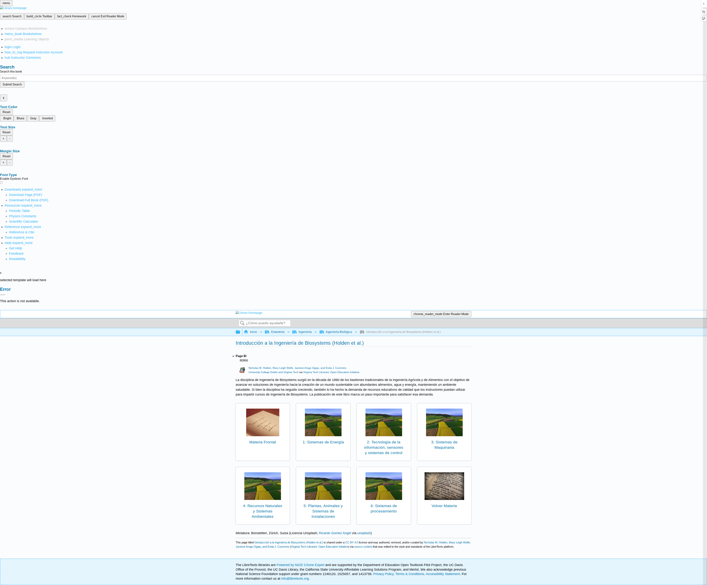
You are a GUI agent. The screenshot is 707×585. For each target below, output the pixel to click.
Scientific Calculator (23, 221)
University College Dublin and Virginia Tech (273, 372)
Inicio (253, 331)
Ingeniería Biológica (339, 331)
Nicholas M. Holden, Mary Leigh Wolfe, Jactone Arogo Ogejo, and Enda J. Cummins (297, 368)
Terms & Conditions (409, 574)
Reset (6, 112)
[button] (16, 253)
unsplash (364, 533)
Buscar (242, 323)
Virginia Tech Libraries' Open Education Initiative (331, 372)
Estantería (277, 331)
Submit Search (12, 84)
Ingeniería (305, 331)
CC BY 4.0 (351, 542)
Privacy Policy (383, 574)
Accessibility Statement (443, 574)
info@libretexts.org (294, 578)
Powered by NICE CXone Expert (301, 565)
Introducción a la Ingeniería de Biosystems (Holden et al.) (288, 542)
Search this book (11, 71)
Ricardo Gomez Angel (335, 533)
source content (363, 546)
